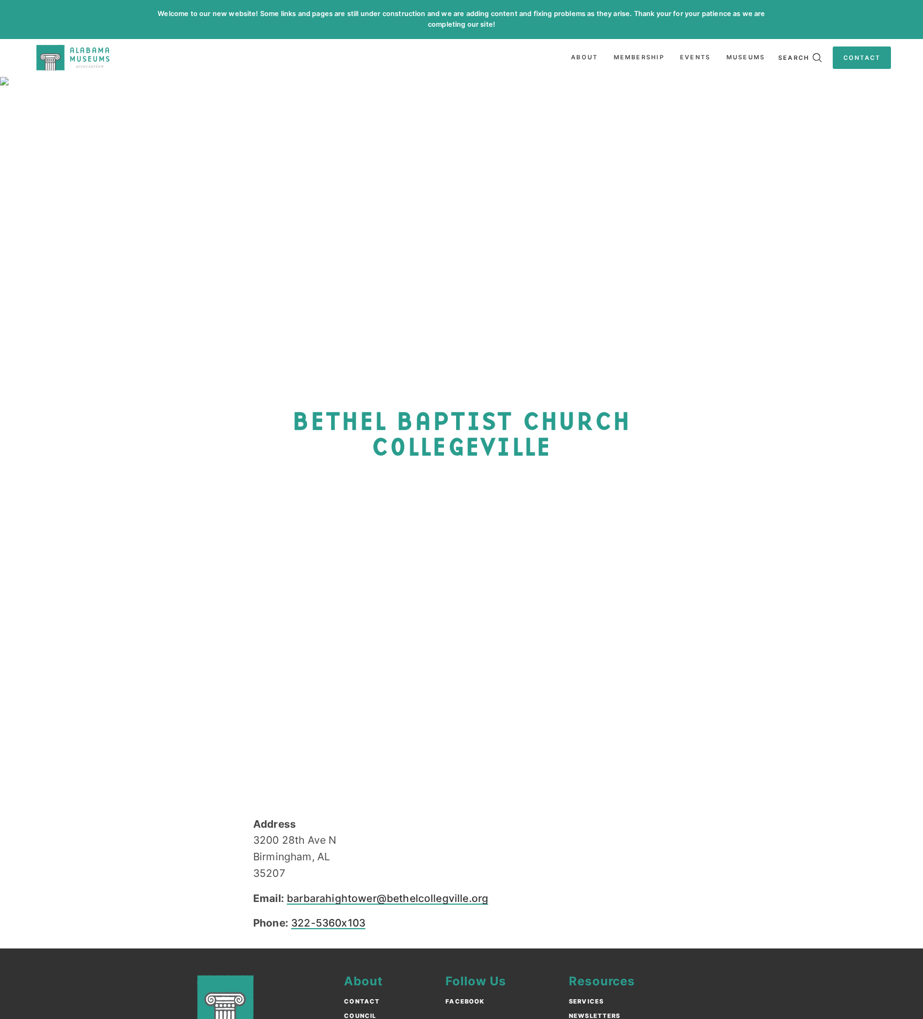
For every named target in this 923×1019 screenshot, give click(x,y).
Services (586, 1001)
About (584, 57)
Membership (639, 57)
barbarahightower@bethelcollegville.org (387, 898)
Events (695, 57)
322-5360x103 (328, 922)
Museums (745, 57)
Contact (362, 1001)
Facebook (464, 1001)
